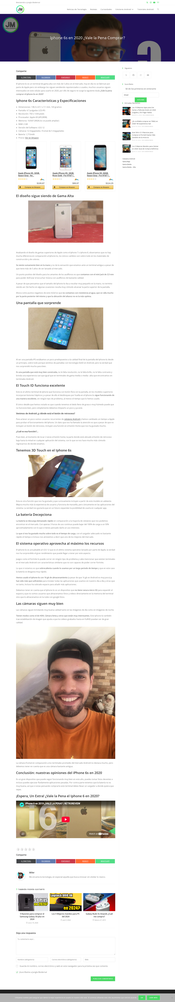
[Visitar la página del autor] (21, 875)
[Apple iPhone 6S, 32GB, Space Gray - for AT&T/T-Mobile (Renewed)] (31, 157)
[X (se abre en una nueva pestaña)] (147, 2)
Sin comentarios (148, 115)
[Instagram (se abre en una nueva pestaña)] (150, 2)
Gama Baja (126, 161)
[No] (172, 998)
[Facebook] (133, 75)
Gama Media (126, 164)
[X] (126, 75)
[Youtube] (148, 75)
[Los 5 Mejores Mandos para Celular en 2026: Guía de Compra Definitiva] (126, 149)
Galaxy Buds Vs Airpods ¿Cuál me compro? (99, 915)
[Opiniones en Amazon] (23, 179)
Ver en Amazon (32, 137)
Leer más (153, 998)
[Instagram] (140, 75)
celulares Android (72, 419)
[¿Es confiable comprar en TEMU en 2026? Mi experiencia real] (126, 123)
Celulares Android (128, 159)
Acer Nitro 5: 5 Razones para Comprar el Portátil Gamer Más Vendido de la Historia (143, 135)
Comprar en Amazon (32, 187)
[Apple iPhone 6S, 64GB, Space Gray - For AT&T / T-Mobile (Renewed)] (100, 157)
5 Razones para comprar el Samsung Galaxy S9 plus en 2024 (32, 916)
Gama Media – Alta (129, 167)
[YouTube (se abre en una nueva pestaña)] (154, 2)
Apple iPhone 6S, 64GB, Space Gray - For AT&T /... (98, 174)
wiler (32, 872)
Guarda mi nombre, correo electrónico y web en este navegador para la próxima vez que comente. (64, 966)
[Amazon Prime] (41, 179)
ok (142, 998)
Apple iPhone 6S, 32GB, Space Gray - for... (29, 174)
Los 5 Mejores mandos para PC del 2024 (66, 915)
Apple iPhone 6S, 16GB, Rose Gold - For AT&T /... (63, 174)
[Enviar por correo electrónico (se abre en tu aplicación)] (157, 2)
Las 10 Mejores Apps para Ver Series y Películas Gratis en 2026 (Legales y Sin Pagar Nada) (144, 110)
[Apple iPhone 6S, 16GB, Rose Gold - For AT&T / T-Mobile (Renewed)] (65, 157)
